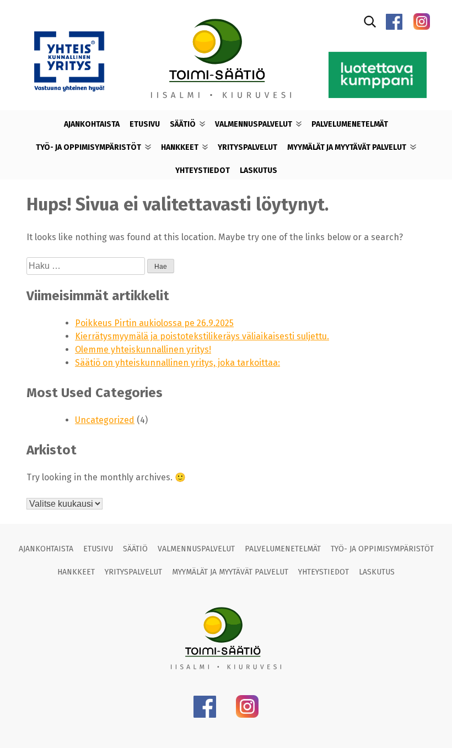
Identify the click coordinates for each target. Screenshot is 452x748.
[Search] (370, 21)
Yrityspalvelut (247, 147)
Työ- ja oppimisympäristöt (88, 147)
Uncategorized (104, 420)
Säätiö (183, 124)
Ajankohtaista (92, 124)
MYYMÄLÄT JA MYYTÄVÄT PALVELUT (346, 147)
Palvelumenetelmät (349, 124)
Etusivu (145, 124)
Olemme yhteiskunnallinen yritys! (143, 349)
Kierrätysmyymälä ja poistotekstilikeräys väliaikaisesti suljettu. (202, 336)
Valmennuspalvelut (253, 124)
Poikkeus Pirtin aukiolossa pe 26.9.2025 (154, 323)
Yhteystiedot (202, 170)
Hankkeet (179, 147)
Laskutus (258, 170)
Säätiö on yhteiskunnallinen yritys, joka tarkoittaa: (177, 362)
